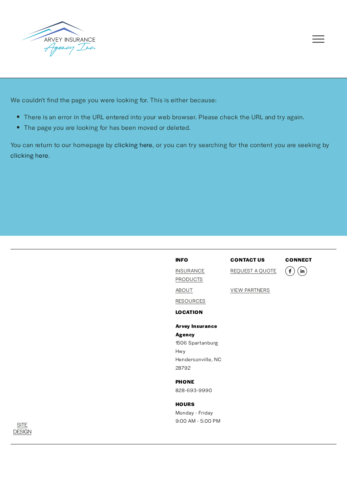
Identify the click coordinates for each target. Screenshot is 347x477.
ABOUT (184, 289)
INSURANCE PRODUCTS (190, 274)
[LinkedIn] (302, 271)
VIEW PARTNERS (250, 289)
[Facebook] (290, 271)
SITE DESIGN (22, 428)
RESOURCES (191, 300)
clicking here (134, 144)
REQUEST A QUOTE (253, 270)
